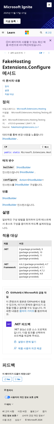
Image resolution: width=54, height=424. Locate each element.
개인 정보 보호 (9, 415)
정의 (7, 86)
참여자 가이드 (26, 311)
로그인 (48, 32)
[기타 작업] (49, 53)
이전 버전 (22, 411)
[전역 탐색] (3, 32)
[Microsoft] (27, 32)
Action (23, 180)
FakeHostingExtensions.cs (24, 127)
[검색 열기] (41, 32)
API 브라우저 (16, 52)
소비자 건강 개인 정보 (32, 415)
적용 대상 (9, 94)
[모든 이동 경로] (5, 53)
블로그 (33, 411)
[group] (27, 152)
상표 (17, 419)
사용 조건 (6, 419)
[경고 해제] (49, 4)
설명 (7, 90)
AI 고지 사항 (8, 411)
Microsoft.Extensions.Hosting (31, 108)
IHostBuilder (9, 138)
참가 (44, 411)
